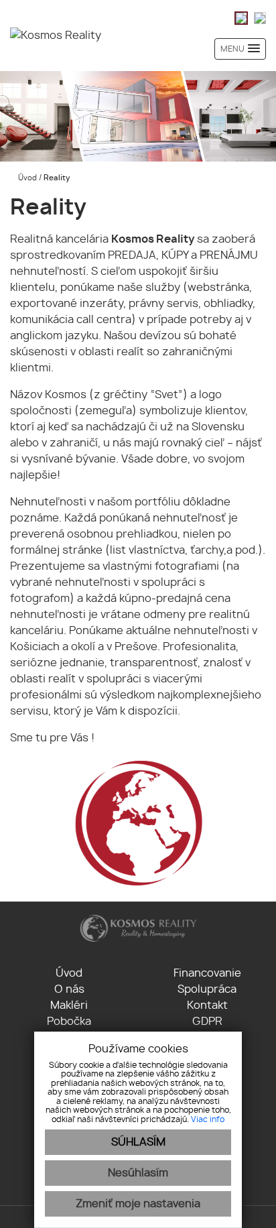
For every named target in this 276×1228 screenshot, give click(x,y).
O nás (69, 989)
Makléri (69, 1005)
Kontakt (207, 1005)
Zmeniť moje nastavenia (138, 1204)
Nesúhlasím (138, 1173)
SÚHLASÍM (138, 1142)
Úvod (26, 178)
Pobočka (69, 1021)
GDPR (207, 1021)
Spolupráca (207, 989)
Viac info (207, 1119)
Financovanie (207, 973)
